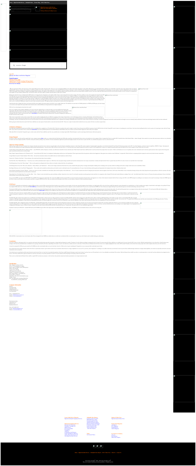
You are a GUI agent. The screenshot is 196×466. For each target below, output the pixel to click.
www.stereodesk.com (17, 309)
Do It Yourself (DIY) (69, 428)
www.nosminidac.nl (17, 296)
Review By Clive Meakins (14, 83)
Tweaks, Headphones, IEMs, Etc (71, 433)
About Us (113, 434)
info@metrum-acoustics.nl (18, 294)
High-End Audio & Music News (118, 418)
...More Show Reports (91, 428)
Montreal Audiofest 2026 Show (93, 423)
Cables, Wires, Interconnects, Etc (71, 434)
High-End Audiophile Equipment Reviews (73, 418)
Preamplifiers (67, 429)
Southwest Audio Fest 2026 (92, 418)
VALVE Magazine (115, 428)
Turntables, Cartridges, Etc (70, 426)
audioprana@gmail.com (18, 308)
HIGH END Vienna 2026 (92, 419)
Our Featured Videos (91, 434)
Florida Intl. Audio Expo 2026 (93, 424)
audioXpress (114, 425)
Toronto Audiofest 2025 (92, 427)
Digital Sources (68, 427)
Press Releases (114, 436)
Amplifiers (67, 431)
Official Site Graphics (115, 437)
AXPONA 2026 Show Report (93, 422)
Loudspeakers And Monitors (70, 432)
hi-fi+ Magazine (114, 426)
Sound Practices (114, 427)
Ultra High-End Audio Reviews (71, 436)
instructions (34, 129)
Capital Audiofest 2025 (91, 426)
